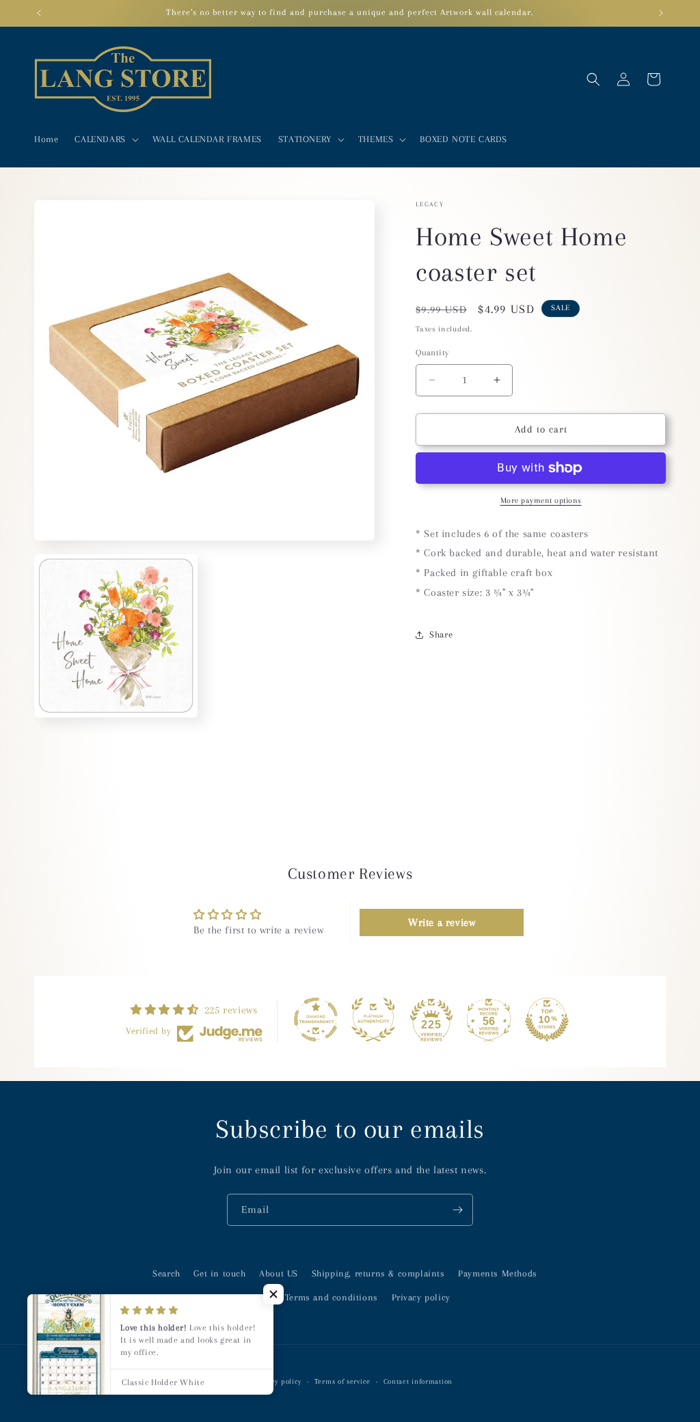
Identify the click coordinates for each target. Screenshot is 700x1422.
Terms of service (342, 1381)
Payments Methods (497, 1273)
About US (278, 1273)
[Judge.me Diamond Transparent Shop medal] (316, 1019)
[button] (105, 139)
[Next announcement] (661, 13)
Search (166, 1273)
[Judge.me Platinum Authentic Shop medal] (373, 1019)
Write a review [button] (441, 922)
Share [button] (441, 634)
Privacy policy (421, 1297)
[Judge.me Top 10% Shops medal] (547, 1019)
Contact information (418, 1381)
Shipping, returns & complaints (378, 1273)
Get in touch (219, 1273)
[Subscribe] (457, 1210)
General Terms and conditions (314, 1297)
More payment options (541, 500)
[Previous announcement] (39, 13)
